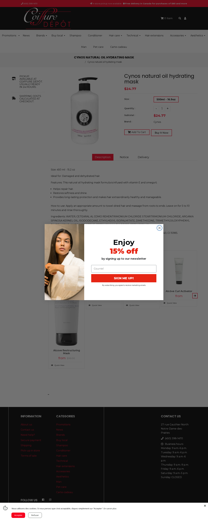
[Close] (204, 505)
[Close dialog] (159, 228)
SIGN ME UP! (124, 278)
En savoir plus (110, 508)
